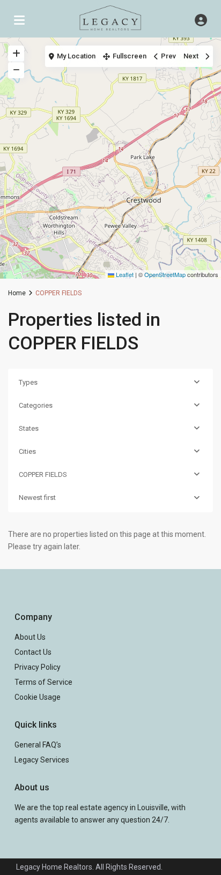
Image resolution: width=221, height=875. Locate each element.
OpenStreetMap (165, 274)
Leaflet (124, 274)
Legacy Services (41, 760)
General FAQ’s (37, 745)
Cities (27, 451)
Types (28, 382)
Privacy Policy (37, 667)
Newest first (37, 497)
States (29, 428)
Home (17, 293)
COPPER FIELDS (43, 474)
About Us (30, 637)
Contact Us (32, 652)
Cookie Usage (37, 697)
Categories (36, 405)
